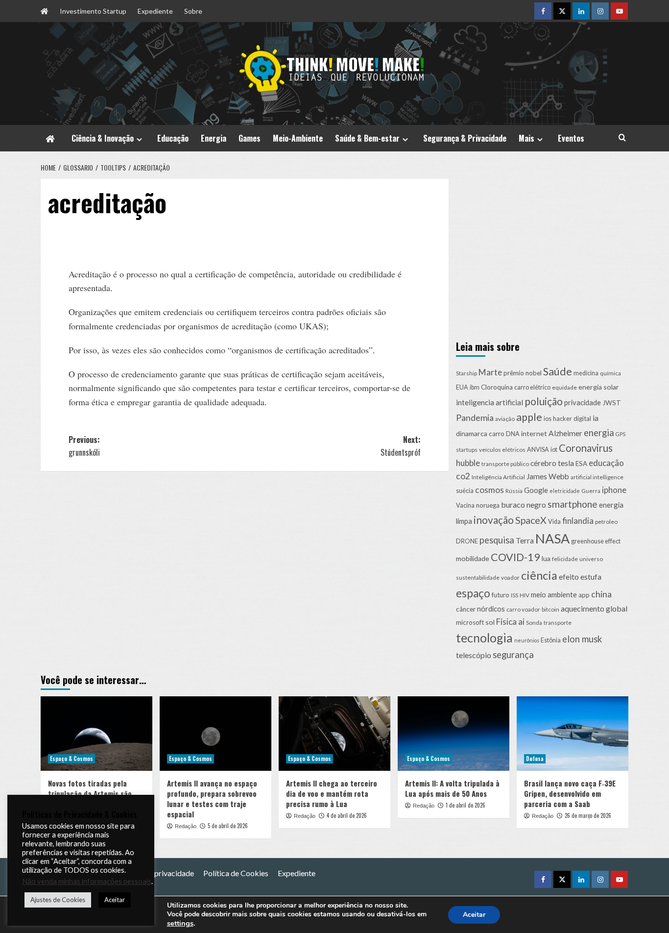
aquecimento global (594, 608)
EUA (462, 387)
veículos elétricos (502, 449)
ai (521, 621)
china (601, 594)
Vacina (465, 505)
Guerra (590, 490)
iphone (614, 490)
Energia (213, 138)
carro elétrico (532, 387)
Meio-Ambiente (298, 138)
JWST (611, 403)
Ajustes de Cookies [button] (57, 900)
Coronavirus (586, 448)
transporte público (505, 463)
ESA (581, 463)
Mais (526, 138)
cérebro (543, 463)
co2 (463, 476)
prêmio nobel (522, 373)
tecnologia (484, 638)
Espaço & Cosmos (71, 758)
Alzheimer (565, 433)
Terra (525, 540)
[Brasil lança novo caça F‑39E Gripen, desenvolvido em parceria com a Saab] (572, 733)
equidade (564, 387)
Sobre (193, 11)
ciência (539, 575)
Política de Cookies (235, 873)
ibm (474, 387)
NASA (552, 538)
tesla (566, 462)
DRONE (467, 541)
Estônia (551, 640)
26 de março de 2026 (588, 815)
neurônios (526, 640)
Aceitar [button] (114, 900)
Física (506, 621)
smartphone (572, 504)
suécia (465, 490)
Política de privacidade (155, 873)
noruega (488, 505)
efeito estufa (580, 576)
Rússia (514, 490)
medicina (585, 373)
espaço (473, 593)
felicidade (565, 559)
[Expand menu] (139, 139)
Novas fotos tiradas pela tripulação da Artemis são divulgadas (90, 793)
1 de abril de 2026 (465, 805)
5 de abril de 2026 (228, 826)
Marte (490, 372)
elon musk (582, 639)
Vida (554, 521)
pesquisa (496, 540)
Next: (401, 446)
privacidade (582, 402)
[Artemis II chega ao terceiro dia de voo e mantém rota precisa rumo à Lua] (334, 733)
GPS (620, 434)
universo (591, 559)
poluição (544, 401)
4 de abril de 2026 (347, 815)
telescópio (473, 655)
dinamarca (471, 433)
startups (467, 449)
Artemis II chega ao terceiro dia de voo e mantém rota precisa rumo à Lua (331, 793)
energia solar (598, 387)
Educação (173, 138)
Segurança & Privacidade (464, 138)
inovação (494, 520)
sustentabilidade (478, 577)
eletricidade (565, 491)
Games (250, 138)
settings (180, 923)
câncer (466, 609)
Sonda (534, 622)
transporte (558, 622)
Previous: (84, 446)
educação (606, 463)
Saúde (557, 371)
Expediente (155, 11)
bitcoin (550, 609)
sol (490, 622)
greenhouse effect (596, 541)
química (610, 373)
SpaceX (531, 520)
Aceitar (474, 914)
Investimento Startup (93, 11)
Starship (466, 373)
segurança (513, 654)
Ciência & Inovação (103, 138)
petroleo (606, 521)
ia (595, 417)
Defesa (535, 758)
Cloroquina (497, 387)
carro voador (523, 609)
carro (496, 434)
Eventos (571, 138)
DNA (513, 434)
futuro (500, 595)
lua (546, 558)
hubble (468, 463)
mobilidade (472, 558)
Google (536, 490)
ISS (514, 595)
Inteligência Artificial (498, 477)
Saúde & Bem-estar (367, 138)
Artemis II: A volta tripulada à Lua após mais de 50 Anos (452, 788)
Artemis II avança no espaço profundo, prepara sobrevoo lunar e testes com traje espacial (212, 798)
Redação (185, 826)
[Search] (622, 137)
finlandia (578, 521)
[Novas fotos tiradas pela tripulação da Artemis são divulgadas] (96, 733)
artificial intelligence (597, 477)
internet (534, 433)
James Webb (547, 476)
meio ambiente (554, 594)
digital (582, 418)
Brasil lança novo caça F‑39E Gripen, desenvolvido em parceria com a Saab (570, 793)
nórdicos (491, 608)
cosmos (489, 490)
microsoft (470, 622)
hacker (562, 418)
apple (529, 417)
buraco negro (523, 504)
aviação (505, 418)
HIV (524, 595)
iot (553, 449)
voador (510, 577)
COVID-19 (515, 557)
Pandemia (475, 417)
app (584, 595)
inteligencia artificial (489, 402)
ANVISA (538, 449)
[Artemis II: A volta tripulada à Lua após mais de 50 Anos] (453, 733)
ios (547, 418)
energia (599, 432)
